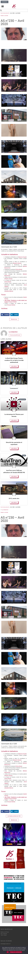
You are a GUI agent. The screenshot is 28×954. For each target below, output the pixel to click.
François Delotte (12, 301)
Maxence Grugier (22, 257)
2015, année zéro (14, 498)
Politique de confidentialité (16, 952)
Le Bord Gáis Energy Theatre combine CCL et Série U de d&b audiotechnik (14, 360)
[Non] (26, 950)
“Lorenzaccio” (14, 388)
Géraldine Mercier (9, 291)
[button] (2, 6)
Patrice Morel (19, 269)
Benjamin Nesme (17, 263)
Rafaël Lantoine (8, 278)
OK (7, 952)
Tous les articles (15, 335)
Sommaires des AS (5, 13)
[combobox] (14, 10)
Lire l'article (14, 366)
